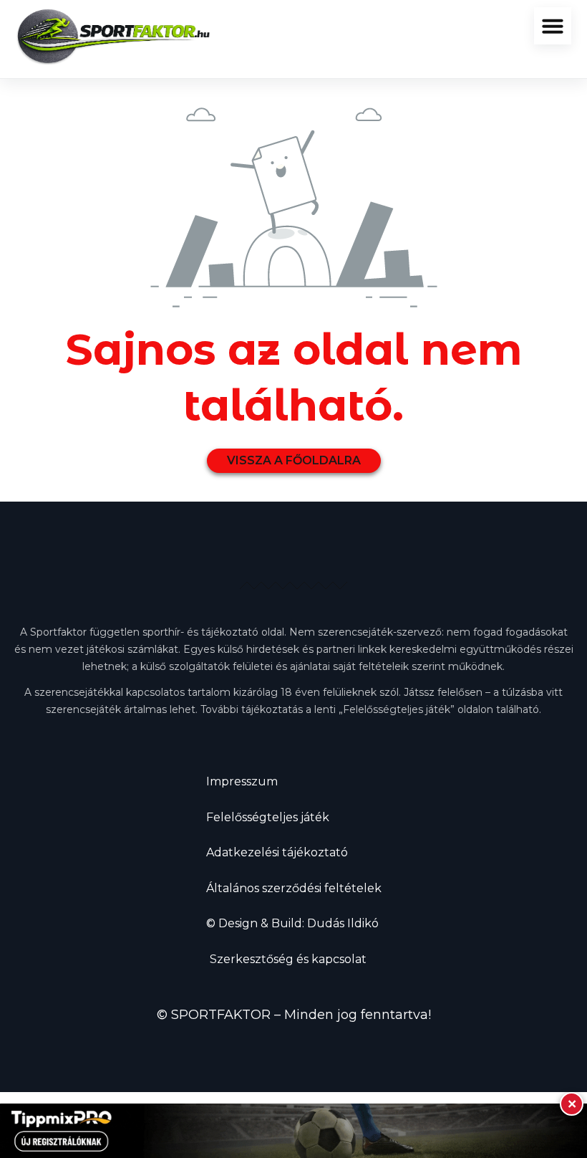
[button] (552, 25)
